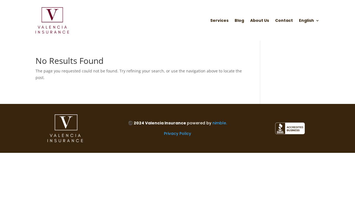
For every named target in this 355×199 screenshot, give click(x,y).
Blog (239, 21)
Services (219, 21)
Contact (284, 21)
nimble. (219, 123)
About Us (259, 21)
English (306, 21)
